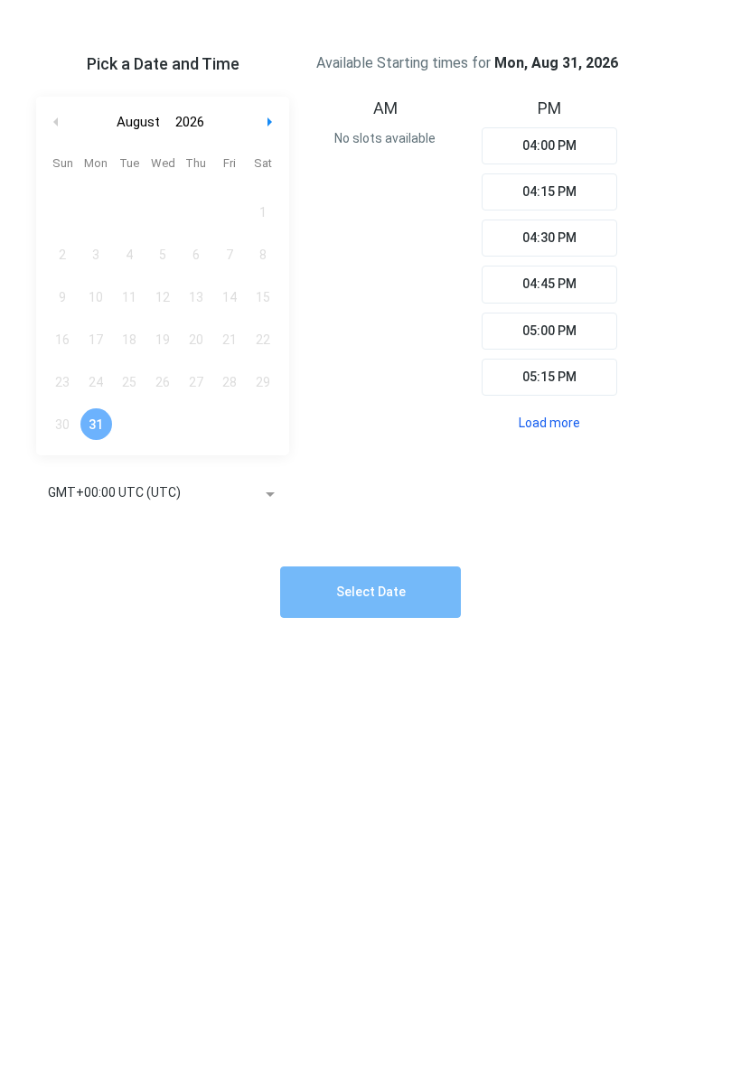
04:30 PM (549, 237)
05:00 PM (549, 330)
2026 (189, 122)
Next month (272, 122)
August (138, 122)
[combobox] (162, 494)
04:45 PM (549, 283)
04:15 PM (549, 191)
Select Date (371, 591)
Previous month (56, 122)
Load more (549, 423)
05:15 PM (549, 376)
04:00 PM (549, 145)
